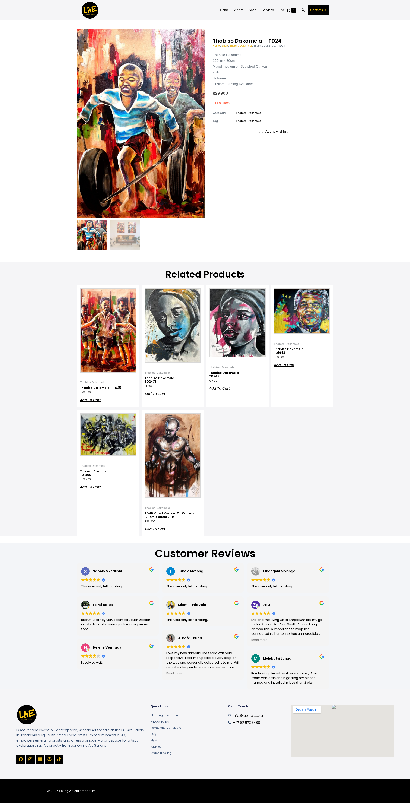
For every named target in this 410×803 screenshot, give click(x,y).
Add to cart (90, 400)
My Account (159, 740)
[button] (303, 10)
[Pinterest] (49, 759)
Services (268, 10)
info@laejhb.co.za (248, 715)
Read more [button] (174, 673)
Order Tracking (161, 753)
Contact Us (318, 10)
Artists (238, 10)
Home (224, 10)
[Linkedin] (40, 759)
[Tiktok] (59, 759)
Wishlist (156, 747)
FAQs (154, 734)
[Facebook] (20, 759)
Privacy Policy (160, 722)
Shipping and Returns (165, 715)
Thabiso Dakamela (241, 45)
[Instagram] (30, 759)
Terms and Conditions (166, 728)
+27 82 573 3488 (246, 722)
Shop (252, 10)
